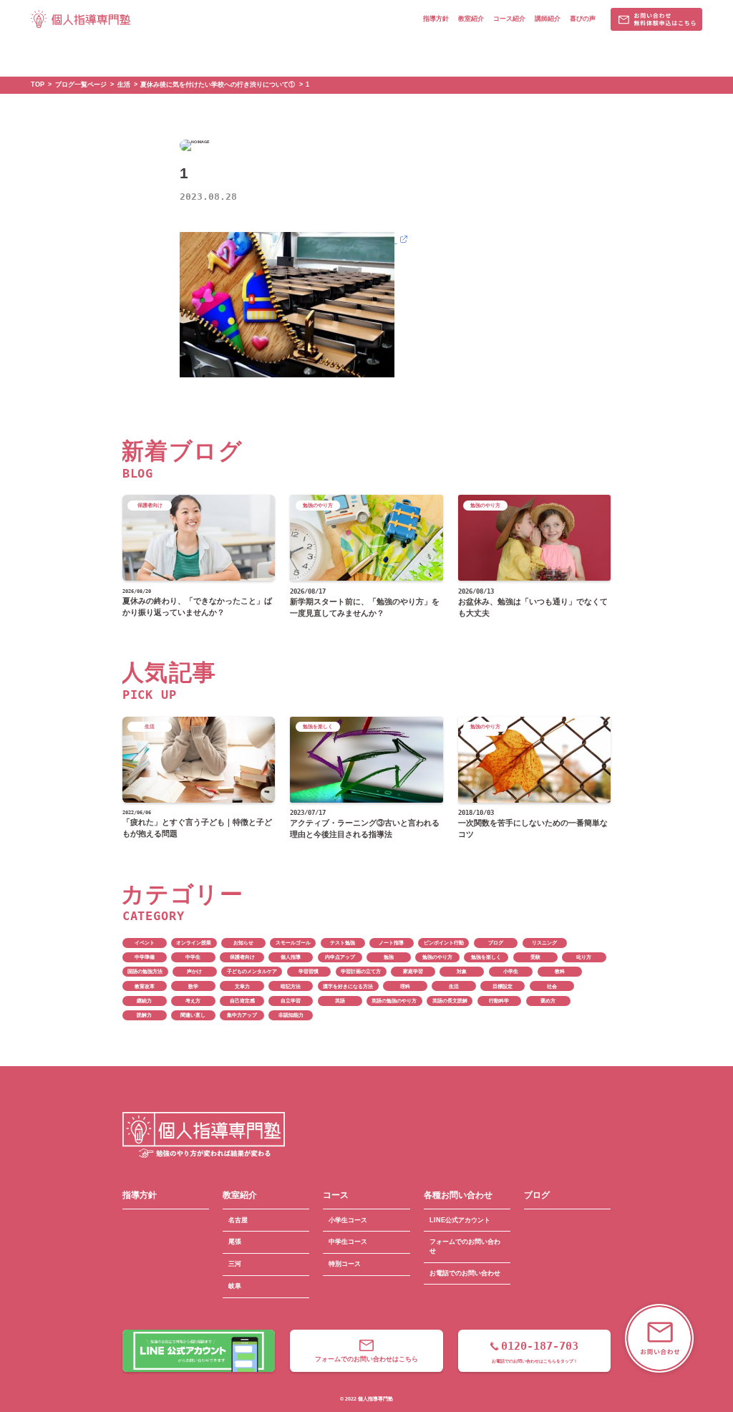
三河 (234, 1263)
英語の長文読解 (449, 1000)
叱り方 (583, 957)
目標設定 (502, 986)
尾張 (234, 1241)
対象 (462, 971)
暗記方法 (291, 986)
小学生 (510, 971)
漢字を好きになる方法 (348, 986)
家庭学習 (413, 971)
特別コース (345, 1263)
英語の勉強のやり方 (394, 1000)
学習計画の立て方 (361, 971)
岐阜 (234, 1286)
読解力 (144, 1015)
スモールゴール (293, 942)
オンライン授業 (193, 942)
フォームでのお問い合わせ (464, 1246)
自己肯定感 (242, 1000)
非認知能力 (291, 1015)
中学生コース (348, 1241)
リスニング (544, 942)
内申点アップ (340, 957)
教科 (560, 971)
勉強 (389, 957)
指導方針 (436, 18)
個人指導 (291, 957)
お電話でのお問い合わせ (464, 1273)
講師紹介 (547, 18)
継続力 (144, 1000)
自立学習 (291, 1000)
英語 (340, 1000)
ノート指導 (391, 942)
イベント (145, 942)
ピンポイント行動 (444, 942)
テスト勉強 (342, 942)
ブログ (495, 942)
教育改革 (145, 986)
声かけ (194, 971)
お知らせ (243, 942)
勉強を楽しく (486, 957)
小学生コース (348, 1220)
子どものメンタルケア (252, 971)
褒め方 (547, 1000)
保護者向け (242, 957)
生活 (454, 986)
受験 (535, 957)
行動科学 (499, 1000)
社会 (552, 986)
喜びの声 (583, 18)
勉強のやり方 (437, 957)
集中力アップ (242, 1015)
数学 (193, 986)
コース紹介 (509, 18)
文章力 (242, 986)
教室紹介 (471, 18)
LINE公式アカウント (459, 1220)
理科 (405, 986)
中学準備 (145, 957)
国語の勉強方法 (144, 971)
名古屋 (238, 1220)
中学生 (192, 957)
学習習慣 (308, 971)
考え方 (192, 1000)
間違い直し (192, 1015)
